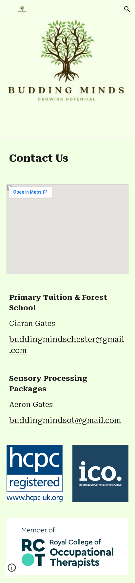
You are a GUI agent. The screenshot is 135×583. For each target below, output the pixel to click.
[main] (67, 158)
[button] (8, 9)
